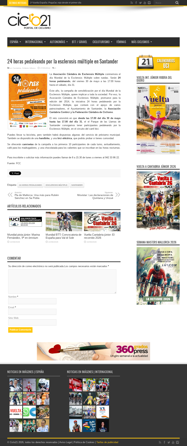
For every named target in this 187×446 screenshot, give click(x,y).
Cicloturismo (101, 42)
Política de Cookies (84, 442)
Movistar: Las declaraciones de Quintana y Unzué (95, 195)
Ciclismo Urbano (29, 68)
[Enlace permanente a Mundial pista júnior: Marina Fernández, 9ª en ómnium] (25, 230)
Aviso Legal (65, 442)
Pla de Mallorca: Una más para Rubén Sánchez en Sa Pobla (37, 195)
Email (11, 307)
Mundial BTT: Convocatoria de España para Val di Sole (63, 236)
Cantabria (17, 68)
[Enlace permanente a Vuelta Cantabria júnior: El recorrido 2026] (102, 230)
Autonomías (57, 42)
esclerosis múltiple (56, 185)
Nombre (12, 296)
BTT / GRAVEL (79, 42)
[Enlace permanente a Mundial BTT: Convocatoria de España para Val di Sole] (64, 230)
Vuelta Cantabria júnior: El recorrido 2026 (99, 236)
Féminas (121, 42)
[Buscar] (177, 2)
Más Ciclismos (140, 42)
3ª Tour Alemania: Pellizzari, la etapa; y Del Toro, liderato (58, 2)
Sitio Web (13, 318)
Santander (77, 185)
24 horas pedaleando (30, 185)
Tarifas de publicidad (107, 442)
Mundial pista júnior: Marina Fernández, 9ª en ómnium (23, 236)
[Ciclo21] (29, 28)
